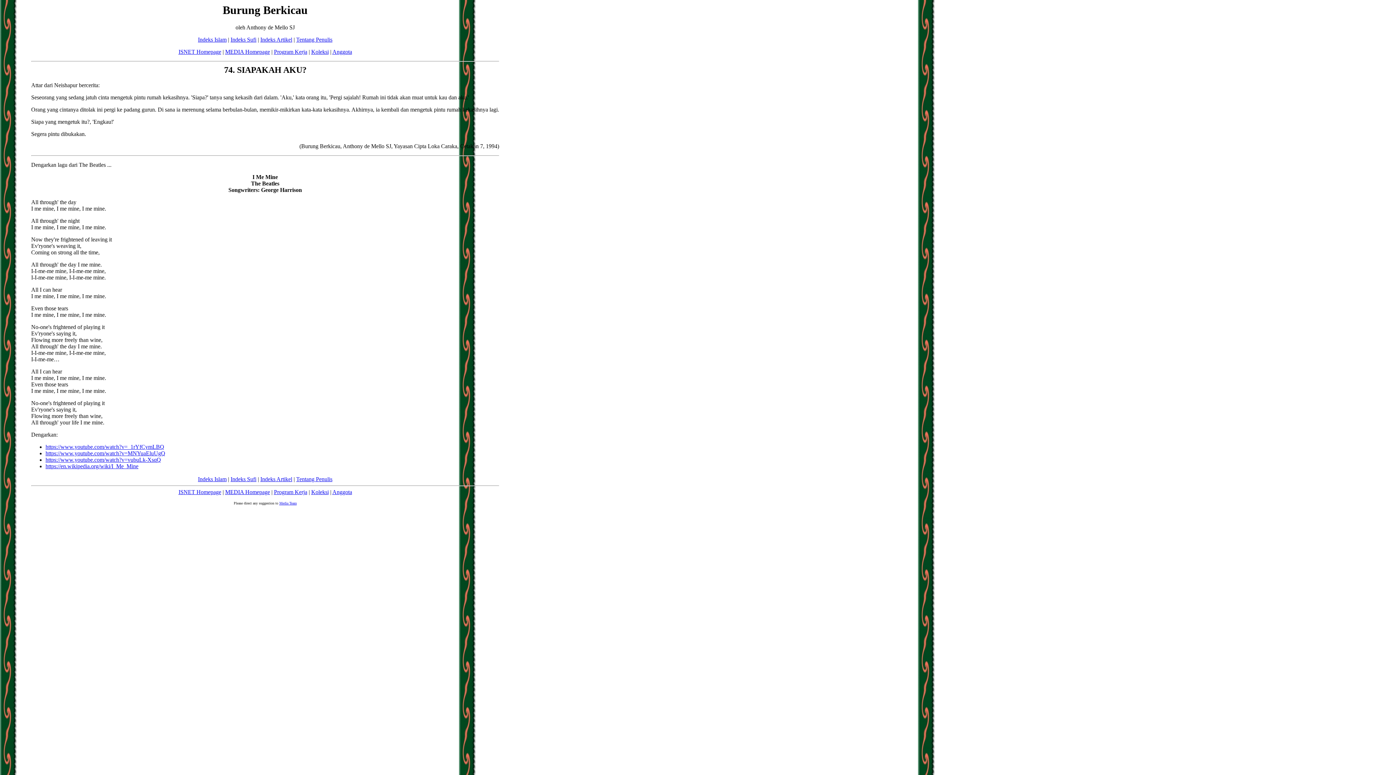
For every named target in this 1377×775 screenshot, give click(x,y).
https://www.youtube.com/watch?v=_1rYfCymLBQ (105, 447)
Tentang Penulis (314, 40)
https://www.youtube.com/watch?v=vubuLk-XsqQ (103, 460)
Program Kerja (290, 52)
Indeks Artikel (276, 40)
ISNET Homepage (200, 52)
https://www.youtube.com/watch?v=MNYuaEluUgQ (105, 453)
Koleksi (320, 52)
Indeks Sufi (243, 40)
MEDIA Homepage (247, 52)
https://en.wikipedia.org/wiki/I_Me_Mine (92, 466)
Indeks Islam (212, 40)
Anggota (342, 52)
